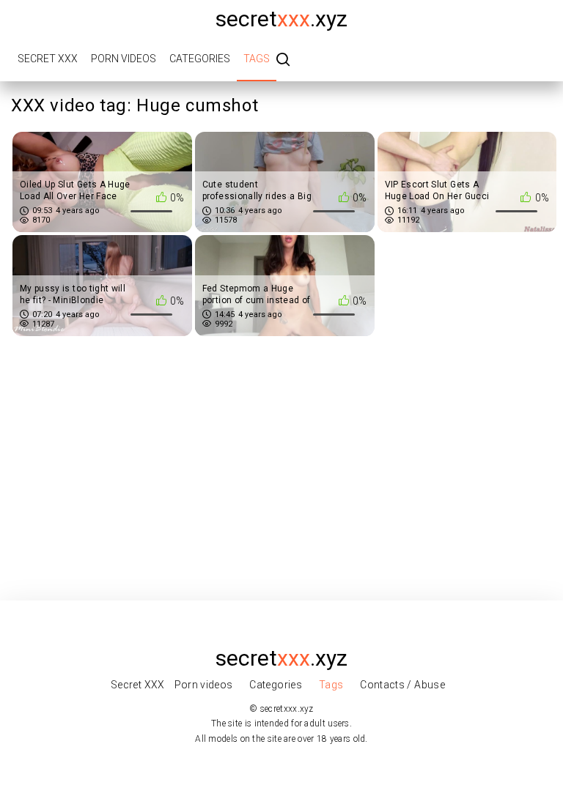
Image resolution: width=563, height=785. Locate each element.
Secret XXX (48, 58)
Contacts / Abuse (402, 685)
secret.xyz (281, 18)
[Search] (283, 60)
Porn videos (123, 58)
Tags (256, 58)
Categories (199, 58)
